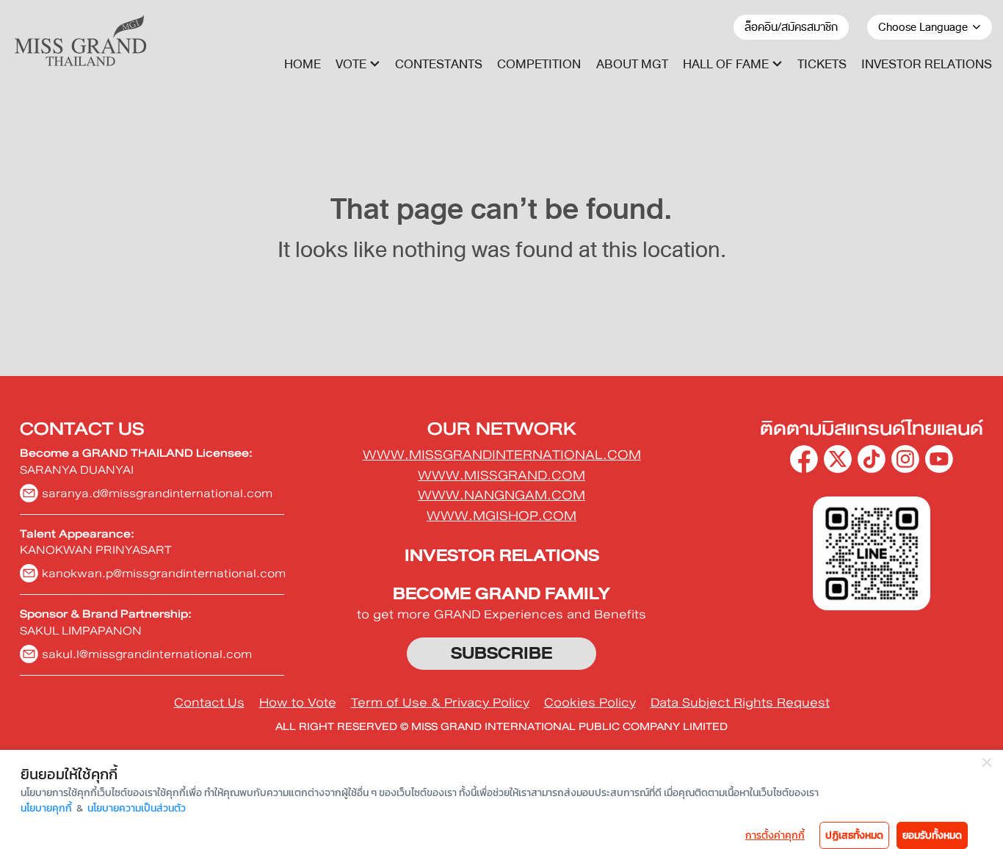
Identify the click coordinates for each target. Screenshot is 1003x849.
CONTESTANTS (438, 64)
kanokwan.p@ (164, 573)
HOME (302, 64)
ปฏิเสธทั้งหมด (854, 835)
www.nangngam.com (501, 495)
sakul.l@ (147, 654)
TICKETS (822, 64)
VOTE (351, 64)
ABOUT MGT (632, 64)
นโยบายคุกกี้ (46, 808)
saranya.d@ (157, 493)
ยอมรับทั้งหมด (932, 835)
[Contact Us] (209, 703)
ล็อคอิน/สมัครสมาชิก (791, 27)
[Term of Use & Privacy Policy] (440, 703)
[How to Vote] (298, 703)
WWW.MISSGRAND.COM (501, 475)
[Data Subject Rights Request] (740, 703)
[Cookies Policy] (590, 703)
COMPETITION (539, 64)
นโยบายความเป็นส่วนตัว (136, 808)
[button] (358, 64)
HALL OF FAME (726, 64)
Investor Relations (502, 555)
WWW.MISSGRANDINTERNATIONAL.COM (502, 454)
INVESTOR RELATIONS (926, 64)
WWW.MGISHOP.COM (501, 515)
